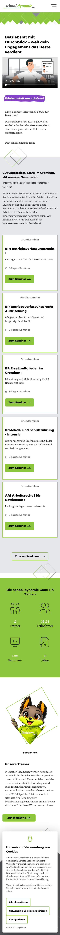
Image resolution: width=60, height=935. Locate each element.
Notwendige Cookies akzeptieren (28, 910)
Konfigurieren (17, 919)
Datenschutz (11, 927)
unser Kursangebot (31, 121)
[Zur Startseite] (20, 6)
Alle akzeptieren (18, 902)
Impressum (21, 927)
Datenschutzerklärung (37, 879)
